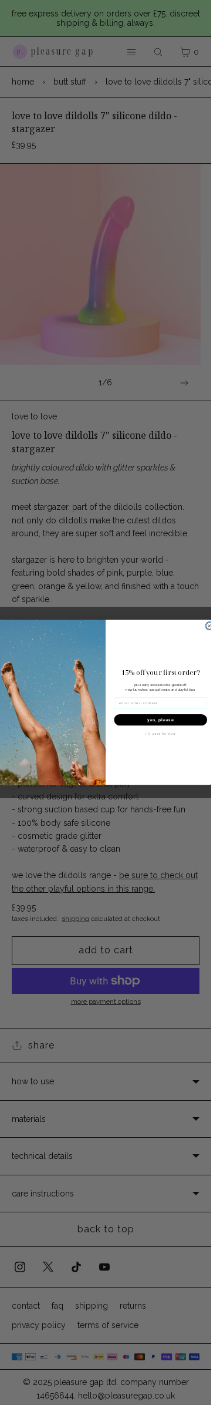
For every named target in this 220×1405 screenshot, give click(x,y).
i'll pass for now (160, 733)
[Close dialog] (209, 626)
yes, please (160, 720)
